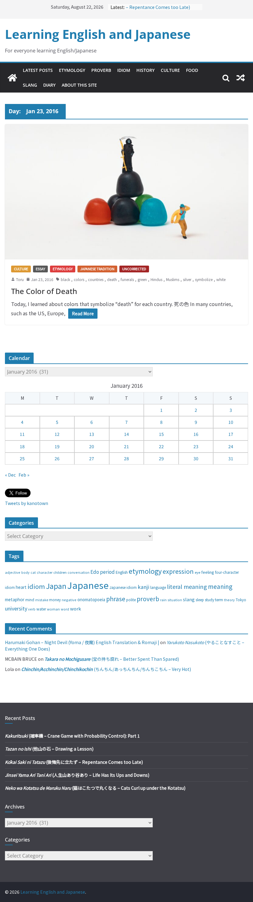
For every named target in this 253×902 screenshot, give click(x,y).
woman (53, 608)
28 (126, 458)
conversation (78, 572)
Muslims (172, 279)
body (25, 572)
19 (57, 446)
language (158, 587)
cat (33, 572)
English (122, 572)
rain (163, 599)
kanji (143, 586)
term (219, 599)
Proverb (101, 70)
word (65, 608)
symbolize (204, 279)
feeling (207, 572)
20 (91, 446)
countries (95, 279)
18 (22, 446)
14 (126, 434)
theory (229, 599)
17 (230, 434)
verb (31, 608)
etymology (145, 571)
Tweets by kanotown (26, 503)
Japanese (88, 584)
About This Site (79, 85)
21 (126, 446)
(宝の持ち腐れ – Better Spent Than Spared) (111, 659)
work (75, 608)
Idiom (123, 70)
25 (22, 458)
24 (230, 446)
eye (197, 572)
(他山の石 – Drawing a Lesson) (49, 749)
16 (195, 434)
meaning (220, 586)
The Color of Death (44, 291)
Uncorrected (134, 268)
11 (22, 434)
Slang (30, 85)
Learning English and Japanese (98, 34)
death (112, 279)
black (65, 279)
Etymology (72, 70)
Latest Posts (38, 70)
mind (29, 599)
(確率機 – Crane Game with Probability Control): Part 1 (72, 736)
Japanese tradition (97, 268)
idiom (36, 586)
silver (187, 279)
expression (178, 571)
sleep (200, 599)
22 (161, 446)
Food (192, 70)
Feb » (24, 475)
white (221, 279)
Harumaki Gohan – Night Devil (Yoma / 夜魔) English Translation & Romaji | (82, 642)
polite (131, 599)
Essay (40, 268)
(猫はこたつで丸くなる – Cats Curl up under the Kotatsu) (95, 788)
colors (79, 279)
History (145, 70)
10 (230, 422)
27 (91, 458)
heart (21, 587)
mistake (41, 600)
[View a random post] (240, 77)
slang (189, 599)
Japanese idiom (123, 587)
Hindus (156, 279)
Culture (170, 70)
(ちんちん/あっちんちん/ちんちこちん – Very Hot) (106, 669)
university (16, 608)
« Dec (10, 475)
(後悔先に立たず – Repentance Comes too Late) (162, 7)
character (44, 572)
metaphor (14, 599)
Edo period (102, 571)
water (41, 608)
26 (57, 458)
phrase (115, 598)
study (209, 599)
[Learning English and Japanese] (12, 77)
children (60, 572)
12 (57, 434)
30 (195, 458)
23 (195, 446)
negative (69, 599)
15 (161, 434)
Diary (49, 85)
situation (175, 600)
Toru (20, 279)
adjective (12, 572)
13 (91, 434)
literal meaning (187, 586)
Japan (56, 586)
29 (161, 458)
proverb (148, 598)
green (142, 279)
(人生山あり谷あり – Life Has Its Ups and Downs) (77, 775)
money (55, 599)
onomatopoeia (91, 599)
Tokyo (241, 599)
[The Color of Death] (126, 191)
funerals (127, 279)
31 (230, 458)
